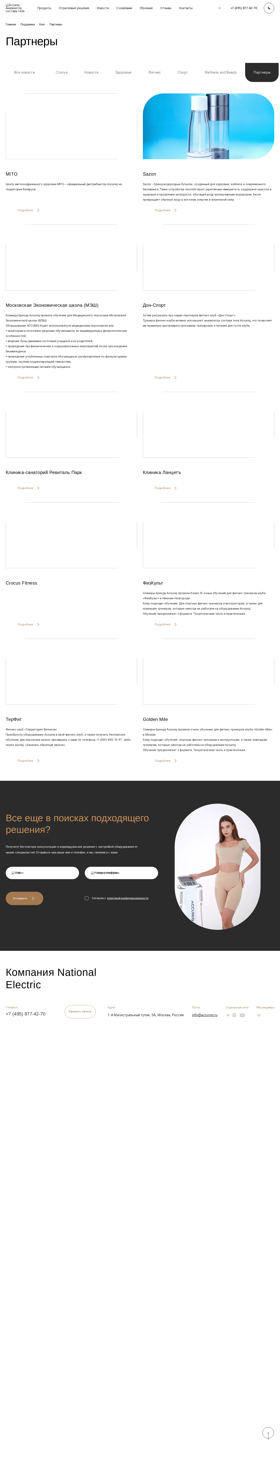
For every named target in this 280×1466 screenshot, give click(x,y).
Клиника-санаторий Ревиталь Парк (44, 472)
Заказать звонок (80, 1011)
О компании (124, 8)
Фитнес (154, 72)
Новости (103, 8)
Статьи (61, 72)
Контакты (186, 8)
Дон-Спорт (154, 305)
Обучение (146, 8)
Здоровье (123, 72)
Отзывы (165, 8)
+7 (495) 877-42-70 (243, 8)
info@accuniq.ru (205, 1015)
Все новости (24, 72)
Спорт (183, 72)
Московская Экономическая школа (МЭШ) (52, 305)
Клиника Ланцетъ (162, 472)
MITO (12, 174)
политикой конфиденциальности (127, 898)
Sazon (149, 174)
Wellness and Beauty (221, 72)
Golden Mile (155, 719)
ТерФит (14, 719)
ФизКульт (153, 583)
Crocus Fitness (21, 583)
